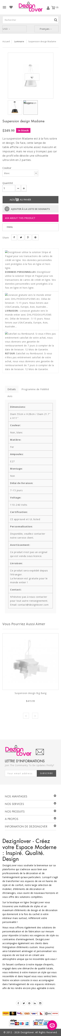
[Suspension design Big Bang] (30, 661)
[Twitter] (23, 1003)
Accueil (6, 41)
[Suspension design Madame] (30, 76)
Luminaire (19, 41)
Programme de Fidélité (35, 389)
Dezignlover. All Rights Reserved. (38, 1032)
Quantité (7, 183)
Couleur (7, 167)
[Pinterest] (29, 1003)
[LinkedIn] (35, 1003)
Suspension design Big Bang (31, 693)
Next (35, 716)
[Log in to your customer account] (48, 8)
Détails (11, 389)
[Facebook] (18, 1003)
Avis (9, 396)
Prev (26, 716)
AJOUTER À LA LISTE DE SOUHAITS (30, 209)
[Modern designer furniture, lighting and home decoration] (30, 7)
